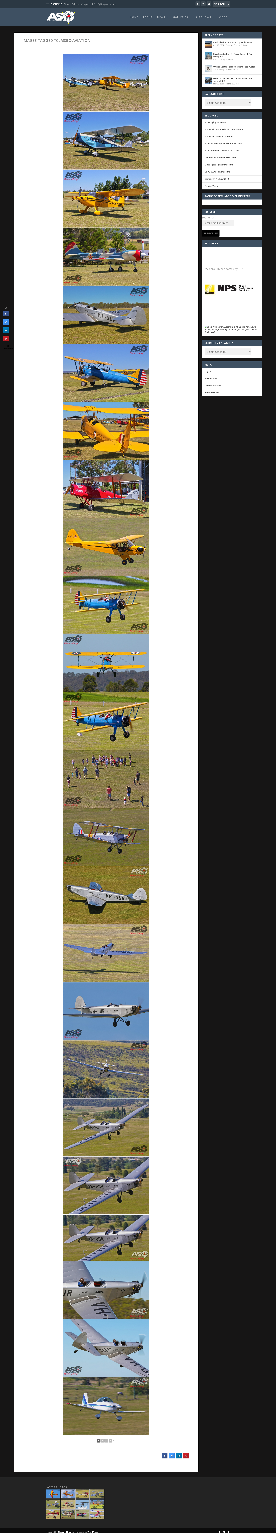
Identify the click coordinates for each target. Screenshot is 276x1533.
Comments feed (213, 385)
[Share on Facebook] (164, 1457)
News (161, 17)
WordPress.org (212, 392)
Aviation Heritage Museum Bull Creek (223, 143)
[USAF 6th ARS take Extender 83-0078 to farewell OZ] (208, 80)
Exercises (229, 45)
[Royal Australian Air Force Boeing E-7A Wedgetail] (208, 55)
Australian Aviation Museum (219, 136)
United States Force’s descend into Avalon (234, 66)
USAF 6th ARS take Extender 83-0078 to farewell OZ (233, 79)
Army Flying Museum (215, 122)
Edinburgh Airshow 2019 (217, 179)
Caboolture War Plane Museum (220, 157)
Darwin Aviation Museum (217, 171)
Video (223, 17)
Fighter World (211, 186)
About (148, 17)
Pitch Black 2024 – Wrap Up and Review (232, 42)
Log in (208, 371)
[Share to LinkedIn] (179, 1457)
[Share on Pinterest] (186, 1457)
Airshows (203, 17)
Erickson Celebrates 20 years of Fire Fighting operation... (90, 4)
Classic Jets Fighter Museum (219, 164)
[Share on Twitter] (172, 1457)
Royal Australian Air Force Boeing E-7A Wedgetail (232, 55)
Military (244, 45)
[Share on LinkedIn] (6, 332)
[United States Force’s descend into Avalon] (208, 68)
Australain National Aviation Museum (224, 129)
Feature (237, 45)
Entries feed (211, 378)
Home (134, 17)
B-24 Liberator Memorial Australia (222, 150)
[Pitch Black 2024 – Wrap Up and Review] (208, 44)
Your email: (209, 217)
